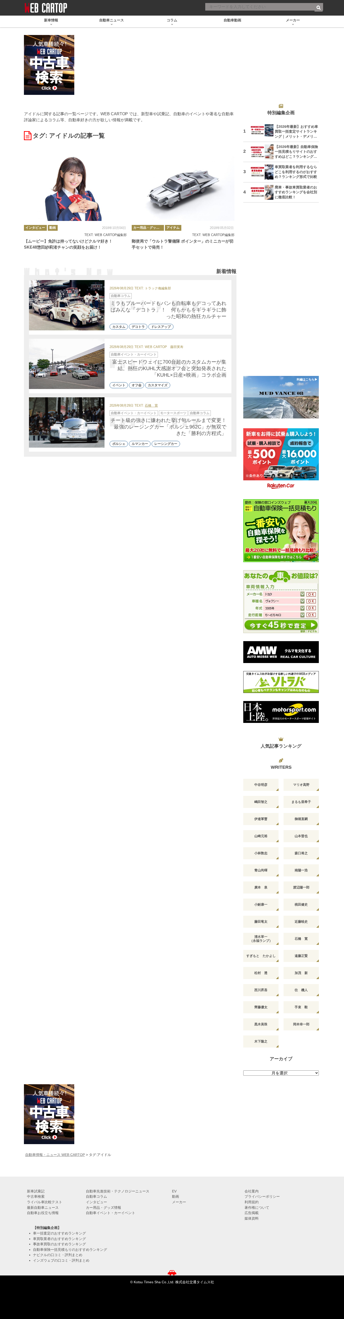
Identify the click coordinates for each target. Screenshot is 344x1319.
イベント (118, 385)
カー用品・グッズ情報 (148, 227)
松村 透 (260, 973)
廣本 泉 (260, 887)
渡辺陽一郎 (301, 887)
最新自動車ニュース (43, 1208)
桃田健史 (301, 904)
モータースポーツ (173, 413)
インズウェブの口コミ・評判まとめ (61, 1260)
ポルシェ (118, 444)
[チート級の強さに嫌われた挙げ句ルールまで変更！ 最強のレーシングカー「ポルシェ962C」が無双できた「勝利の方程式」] (67, 422)
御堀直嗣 (301, 819)
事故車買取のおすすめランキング (59, 1244)
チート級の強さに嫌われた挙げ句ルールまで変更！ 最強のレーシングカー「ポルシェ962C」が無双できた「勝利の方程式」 (171, 426)
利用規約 (252, 1202)
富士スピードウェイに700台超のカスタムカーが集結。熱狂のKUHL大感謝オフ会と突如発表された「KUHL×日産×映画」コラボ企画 (169, 368)
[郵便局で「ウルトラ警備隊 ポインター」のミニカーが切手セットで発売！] (183, 186)
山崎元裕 (260, 836)
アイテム (173, 227)
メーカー (179, 1202)
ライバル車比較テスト (44, 1202)
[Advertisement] (281, 292)
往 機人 (301, 990)
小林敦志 (260, 853)
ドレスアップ (161, 327)
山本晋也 (301, 836)
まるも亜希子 (301, 802)
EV (174, 1191)
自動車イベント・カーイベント (134, 354)
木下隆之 (260, 1041)
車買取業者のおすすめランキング (59, 1239)
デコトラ (138, 327)
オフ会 (137, 385)
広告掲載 (252, 1213)
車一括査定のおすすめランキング (59, 1233)
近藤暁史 (301, 921)
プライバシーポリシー (262, 1196)
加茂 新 (301, 973)
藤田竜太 (260, 921)
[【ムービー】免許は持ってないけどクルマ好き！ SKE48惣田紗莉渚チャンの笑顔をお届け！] (75, 186)
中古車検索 (36, 1196)
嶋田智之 (260, 802)
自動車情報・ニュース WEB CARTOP (55, 1155)
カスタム (118, 327)
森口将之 (301, 853)
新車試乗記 (36, 1191)
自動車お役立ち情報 (43, 1213)
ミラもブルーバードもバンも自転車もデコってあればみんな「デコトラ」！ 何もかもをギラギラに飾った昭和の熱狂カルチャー (168, 309)
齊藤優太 (260, 1007)
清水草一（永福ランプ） (261, 939)
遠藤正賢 (301, 956)
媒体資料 (252, 1218)
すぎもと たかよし (261, 956)
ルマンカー (140, 444)
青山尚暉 (260, 870)
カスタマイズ (157, 385)
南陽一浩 (301, 870)
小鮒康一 (260, 904)
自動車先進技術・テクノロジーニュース (117, 1191)
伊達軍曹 (260, 819)
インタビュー (35, 227)
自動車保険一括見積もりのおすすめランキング (70, 1250)
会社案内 (252, 1191)
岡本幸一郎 (301, 1024)
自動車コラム (120, 296)
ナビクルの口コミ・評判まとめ (57, 1255)
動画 (52, 227)
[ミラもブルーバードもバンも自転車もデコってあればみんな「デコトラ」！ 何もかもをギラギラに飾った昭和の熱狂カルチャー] (67, 305)
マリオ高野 (301, 785)
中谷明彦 (260, 785)
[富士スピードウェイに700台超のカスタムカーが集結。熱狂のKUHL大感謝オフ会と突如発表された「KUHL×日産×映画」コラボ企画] (67, 364)
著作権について (257, 1208)
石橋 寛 (151, 405)
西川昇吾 (260, 990)
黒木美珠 (260, 1024)
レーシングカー (165, 444)
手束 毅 (301, 1007)
